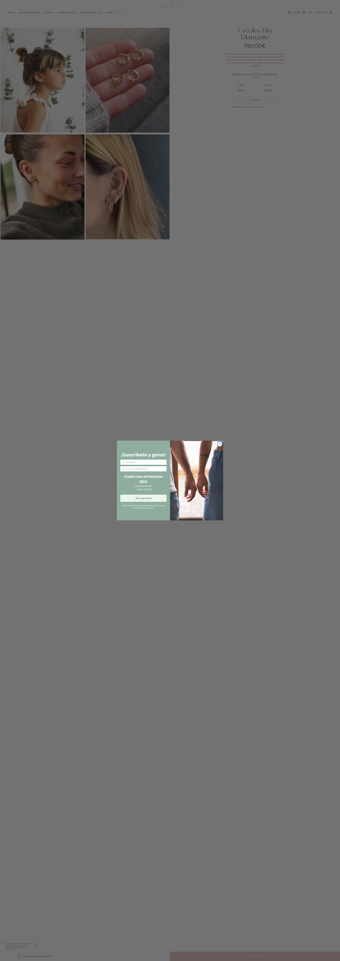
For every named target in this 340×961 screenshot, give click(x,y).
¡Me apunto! (143, 498)
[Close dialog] (219, 444)
